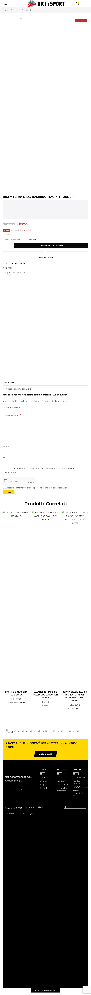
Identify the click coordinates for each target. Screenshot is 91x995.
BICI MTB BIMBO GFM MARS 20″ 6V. (16, 693)
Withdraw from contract (45, 990)
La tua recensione (12, 415)
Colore (6, 234)
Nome (6, 446)
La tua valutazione (11, 407)
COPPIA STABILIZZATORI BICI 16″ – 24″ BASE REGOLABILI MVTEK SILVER (75, 696)
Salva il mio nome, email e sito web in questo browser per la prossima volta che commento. (42, 470)
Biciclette (15, 10)
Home (6, 10)
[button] (4, 731)
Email (6, 457)
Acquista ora (46, 257)
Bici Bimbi (26, 10)
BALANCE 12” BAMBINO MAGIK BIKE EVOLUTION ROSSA (45, 695)
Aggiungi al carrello (52, 246)
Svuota (32, 239)
